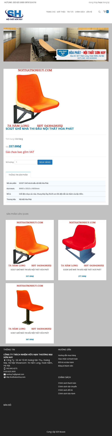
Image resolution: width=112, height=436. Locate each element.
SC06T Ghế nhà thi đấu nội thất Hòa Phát (30, 333)
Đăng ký (106, 2)
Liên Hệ (89, 12)
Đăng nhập (93, 2)
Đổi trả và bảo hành (66, 362)
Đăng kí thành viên (65, 366)
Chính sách (80, 12)
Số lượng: (10, 162)
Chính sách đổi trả (65, 390)
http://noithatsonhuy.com (15, 377)
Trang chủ (50, 12)
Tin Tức (70, 12)
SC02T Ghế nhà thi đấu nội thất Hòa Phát (30, 269)
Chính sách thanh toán (67, 383)
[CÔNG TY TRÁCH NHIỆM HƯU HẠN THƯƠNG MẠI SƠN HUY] (14, 14)
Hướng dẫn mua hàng (67, 355)
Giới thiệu (61, 12)
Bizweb (62, 432)
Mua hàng (44, 162)
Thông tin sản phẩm (18, 175)
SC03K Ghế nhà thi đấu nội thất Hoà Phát (82, 269)
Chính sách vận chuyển (67, 387)
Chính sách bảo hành (66, 394)
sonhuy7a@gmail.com (15, 374)
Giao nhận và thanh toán (68, 359)
